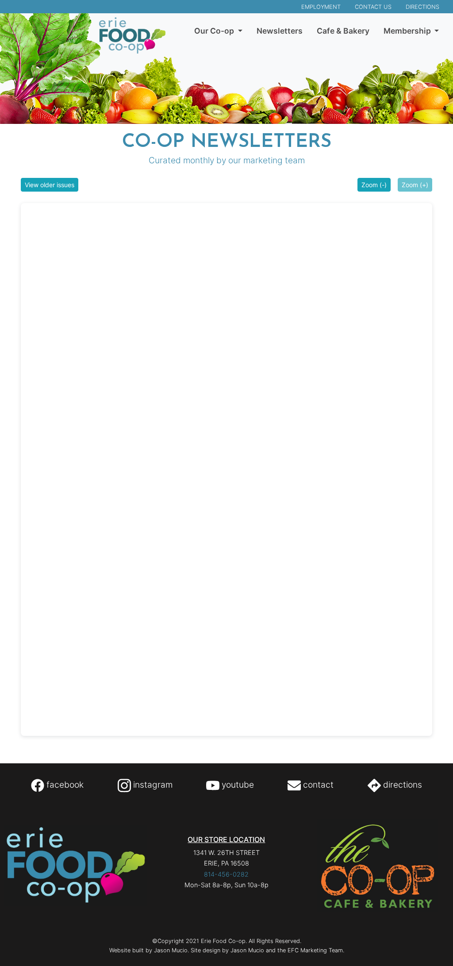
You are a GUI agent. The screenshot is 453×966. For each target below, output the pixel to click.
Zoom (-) (374, 185)
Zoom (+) (415, 185)
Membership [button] (408, 30)
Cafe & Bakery (343, 30)
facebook (64, 784)
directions (401, 784)
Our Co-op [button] (215, 30)
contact (317, 784)
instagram (152, 784)
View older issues (49, 185)
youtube (236, 784)
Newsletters (280, 30)
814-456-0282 (226, 874)
